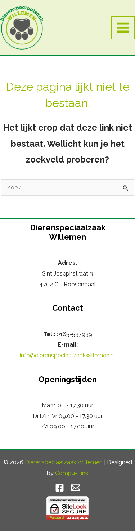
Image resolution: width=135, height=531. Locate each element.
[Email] (75, 487)
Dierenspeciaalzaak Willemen (64, 462)
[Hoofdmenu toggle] (123, 27)
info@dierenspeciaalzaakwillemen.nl (67, 355)
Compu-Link (71, 473)
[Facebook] (59, 487)
